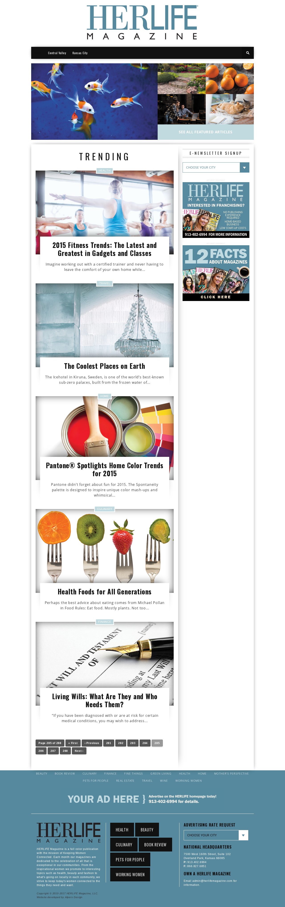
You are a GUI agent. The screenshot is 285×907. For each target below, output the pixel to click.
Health (184, 774)
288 (65, 750)
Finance (110, 774)
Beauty (41, 774)
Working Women (188, 781)
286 (41, 750)
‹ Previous (92, 743)
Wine (164, 781)
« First (73, 743)
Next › (79, 750)
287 (53, 750)
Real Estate (125, 781)
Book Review (65, 774)
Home (202, 774)
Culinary (90, 774)
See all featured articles (205, 132)
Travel (147, 781)
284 (145, 743)
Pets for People (96, 781)
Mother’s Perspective (231, 774)
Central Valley (57, 53)
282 (120, 743)
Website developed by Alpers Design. (60, 897)
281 (108, 743)
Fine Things (133, 774)
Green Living (161, 774)
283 (132, 743)
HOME (38, 53)
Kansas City (80, 53)
